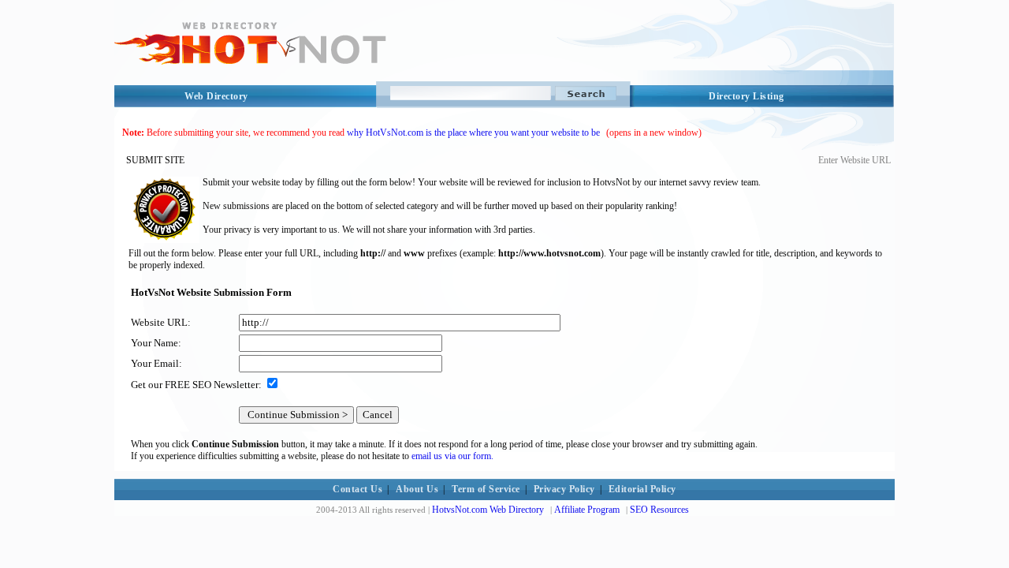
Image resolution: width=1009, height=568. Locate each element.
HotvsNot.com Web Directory (488, 509)
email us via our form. (452, 456)
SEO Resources (659, 509)
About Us (417, 489)
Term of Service (486, 489)
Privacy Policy (564, 489)
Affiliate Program (587, 509)
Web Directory (216, 96)
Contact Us (357, 489)
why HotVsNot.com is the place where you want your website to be (473, 132)
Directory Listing (746, 96)
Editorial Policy (642, 489)
